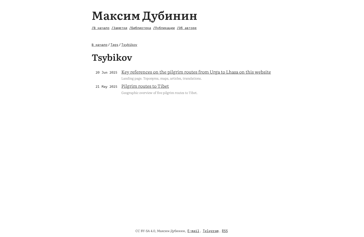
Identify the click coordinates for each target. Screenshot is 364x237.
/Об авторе (187, 28)
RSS (225, 231)
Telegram (211, 231)
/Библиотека (140, 28)
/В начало (100, 28)
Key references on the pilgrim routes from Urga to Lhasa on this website (196, 71)
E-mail (193, 231)
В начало (99, 45)
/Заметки (119, 28)
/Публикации (164, 28)
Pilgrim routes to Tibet (145, 86)
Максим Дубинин (144, 14)
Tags (114, 45)
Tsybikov (129, 45)
